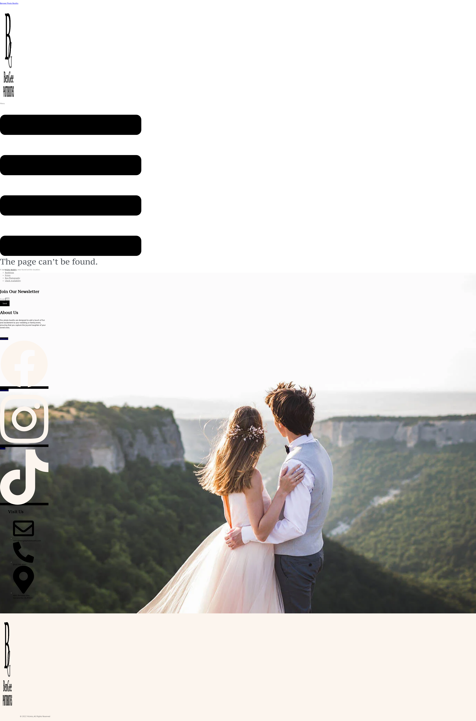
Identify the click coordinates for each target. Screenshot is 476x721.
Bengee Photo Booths (9, 3)
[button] (70, 184)
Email (2, 299)
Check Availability (13, 280)
